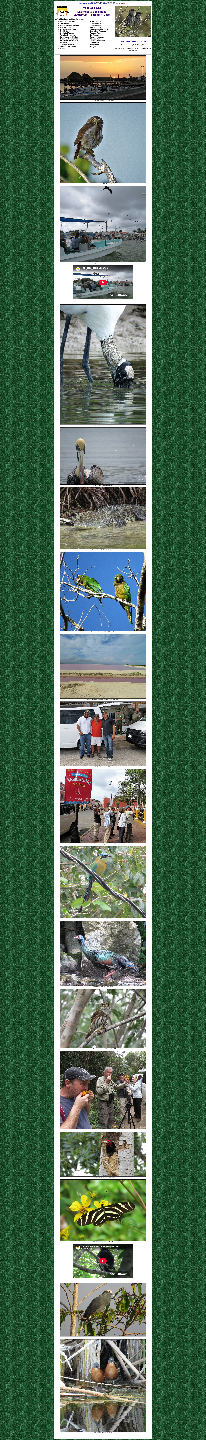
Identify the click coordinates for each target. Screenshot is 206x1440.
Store (118, 3)
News (95, 3)
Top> (103, 1436)
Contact (114, 3)
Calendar (105, 3)
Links (109, 3)
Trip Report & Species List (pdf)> (133, 41)
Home (80, 3)
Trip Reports (90, 3)
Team (99, 3)
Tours (84, 3)
